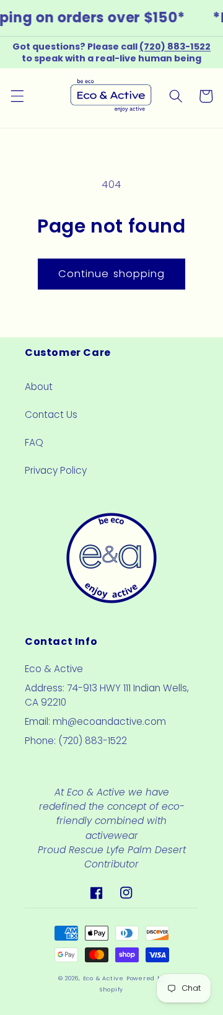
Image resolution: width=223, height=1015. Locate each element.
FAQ (34, 442)
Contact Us (51, 414)
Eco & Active (103, 978)
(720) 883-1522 (175, 46)
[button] (17, 96)
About (39, 386)
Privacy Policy (56, 470)
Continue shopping (111, 274)
